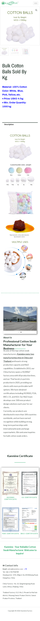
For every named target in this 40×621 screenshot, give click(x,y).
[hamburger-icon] (35, 3)
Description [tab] (9, 124)
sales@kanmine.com (15, 569)
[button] (36, 10)
